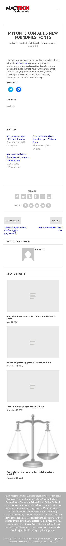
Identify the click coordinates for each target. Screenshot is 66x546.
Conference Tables (15, 499)
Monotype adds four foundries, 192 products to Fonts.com (18, 157)
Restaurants (54, 508)
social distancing (35, 517)
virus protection (34, 520)
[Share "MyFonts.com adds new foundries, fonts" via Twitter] (23, 196)
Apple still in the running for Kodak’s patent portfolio (30, 473)
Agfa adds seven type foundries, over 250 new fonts (44, 139)
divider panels (19, 520)
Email (20, 541)
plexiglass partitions (15, 527)
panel (13, 517)
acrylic (12, 511)
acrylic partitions (34, 527)
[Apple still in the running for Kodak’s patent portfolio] (33, 441)
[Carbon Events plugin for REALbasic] (33, 386)
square (7, 517)
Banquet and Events (21, 505)
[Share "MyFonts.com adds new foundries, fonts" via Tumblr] (30, 196)
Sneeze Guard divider (34, 524)
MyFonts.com (22, 62)
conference (39, 511)
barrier (36, 514)
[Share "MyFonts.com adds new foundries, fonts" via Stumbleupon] (42, 196)
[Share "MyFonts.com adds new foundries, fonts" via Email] (49, 196)
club (48, 511)
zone (50, 514)
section (29, 514)
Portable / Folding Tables (37, 499)
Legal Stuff (57, 538)
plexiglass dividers (51, 520)
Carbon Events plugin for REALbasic (25, 406)
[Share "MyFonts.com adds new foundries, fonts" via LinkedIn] (36, 196)
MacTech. (28, 538)
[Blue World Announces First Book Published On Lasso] (33, 296)
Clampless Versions (40, 505)
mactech (23, 42)
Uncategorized (49, 42)
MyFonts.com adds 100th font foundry (16, 137)
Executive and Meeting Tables (26, 508)
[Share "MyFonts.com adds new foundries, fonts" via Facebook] (17, 196)
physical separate (46, 530)
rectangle (20, 511)
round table (48, 527)
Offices (44, 508)
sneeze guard (50, 517)
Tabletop (57, 514)
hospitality (20, 514)
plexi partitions (52, 524)
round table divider (15, 524)
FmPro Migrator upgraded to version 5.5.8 (29, 362)
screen (44, 514)
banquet (29, 511)
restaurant (9, 514)
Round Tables (44, 502)
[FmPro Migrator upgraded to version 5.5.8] (33, 342)
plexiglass (21, 517)
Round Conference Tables (25, 502)
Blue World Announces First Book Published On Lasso (31, 317)
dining (54, 511)
